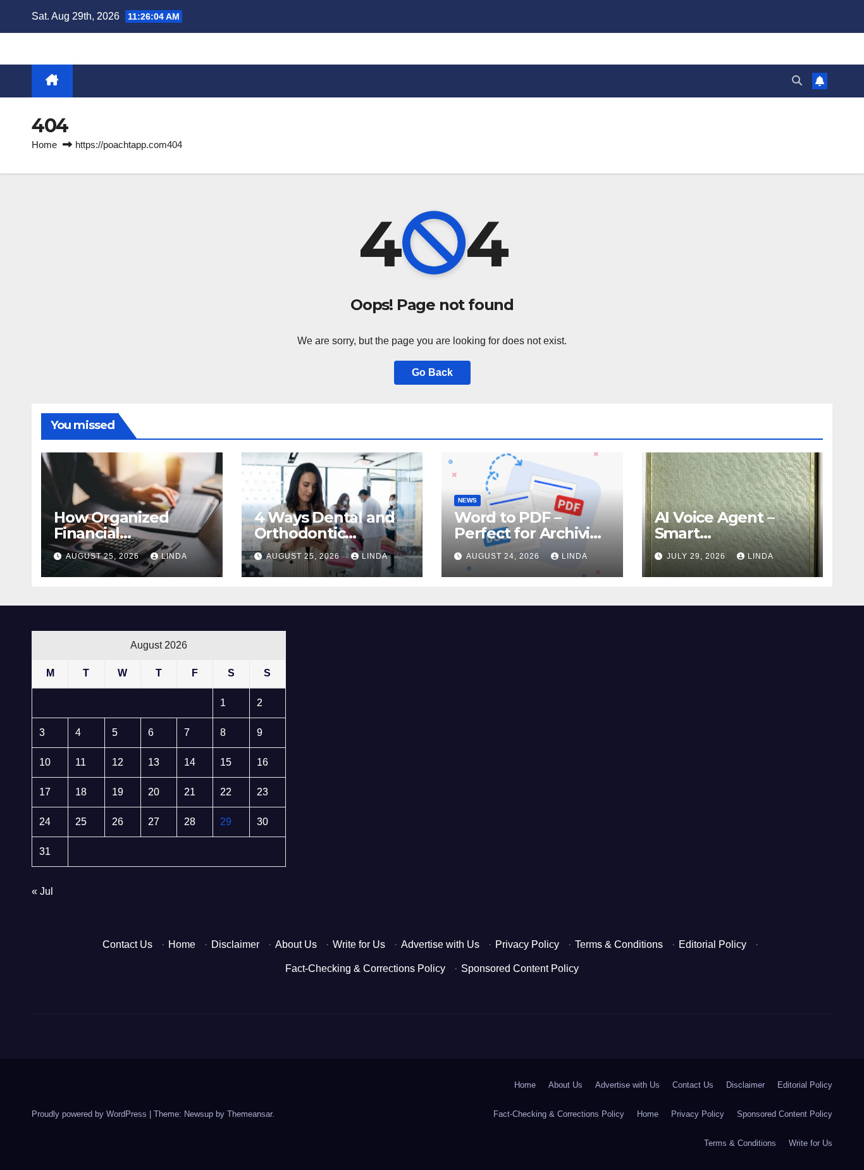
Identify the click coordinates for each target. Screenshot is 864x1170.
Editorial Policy (712, 944)
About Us (296, 944)
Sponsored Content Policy (520, 968)
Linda (174, 556)
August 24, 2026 (504, 556)
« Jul (42, 891)
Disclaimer (235, 944)
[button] (797, 80)
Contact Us (127, 944)
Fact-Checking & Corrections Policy (365, 968)
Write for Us (359, 944)
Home (44, 144)
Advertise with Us (440, 944)
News (467, 500)
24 (45, 821)
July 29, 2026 (697, 556)
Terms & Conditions (619, 944)
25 (81, 821)
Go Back (432, 372)
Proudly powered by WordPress (90, 1114)
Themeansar (249, 1114)
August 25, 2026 (104, 556)
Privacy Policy (527, 944)
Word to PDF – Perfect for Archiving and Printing (532, 533)
